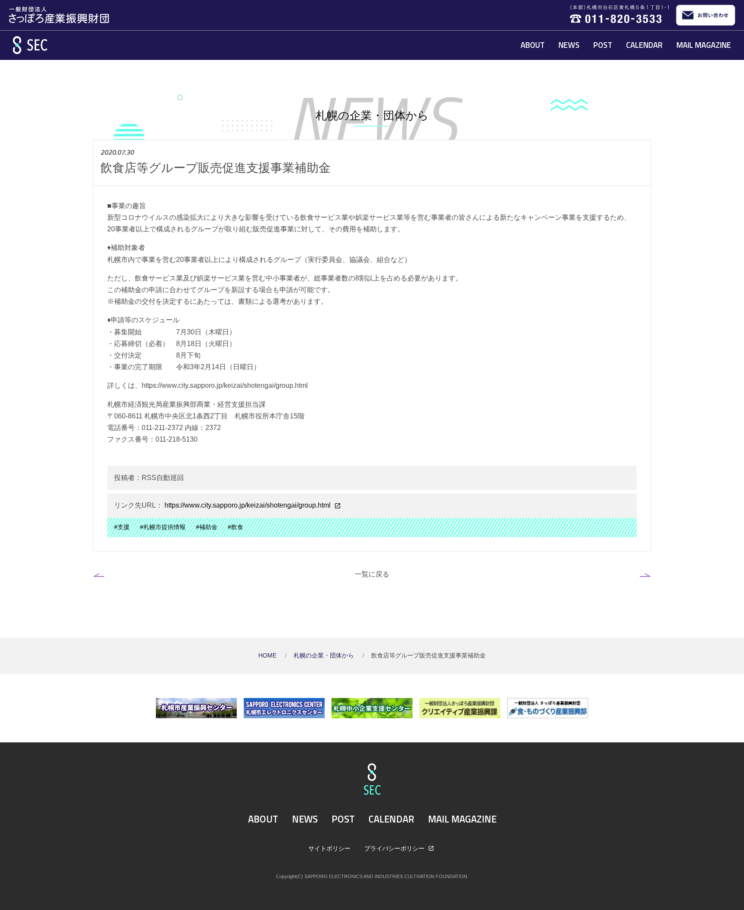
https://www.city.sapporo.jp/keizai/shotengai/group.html (247, 505)
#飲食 (235, 527)
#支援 (122, 527)
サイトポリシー (329, 848)
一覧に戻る (372, 574)
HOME (268, 655)
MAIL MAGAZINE (703, 45)
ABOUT (533, 45)
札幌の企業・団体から (325, 655)
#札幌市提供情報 (163, 527)
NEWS (569, 45)
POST (602, 45)
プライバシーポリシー (395, 848)
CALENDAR (644, 45)
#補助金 (206, 527)
